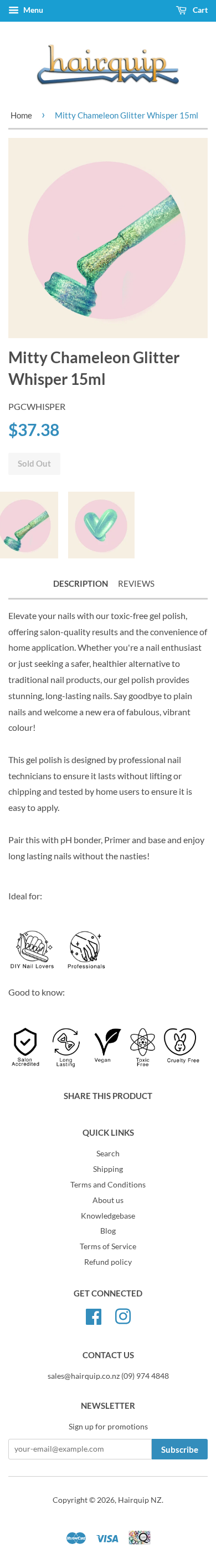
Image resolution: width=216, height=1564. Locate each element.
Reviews (136, 583)
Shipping (108, 1169)
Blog (108, 1230)
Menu (32, 9)
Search (108, 1153)
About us (108, 1200)
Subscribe (179, 1449)
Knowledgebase (108, 1215)
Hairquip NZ (140, 1500)
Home (21, 115)
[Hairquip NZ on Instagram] (123, 1314)
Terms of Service (108, 1246)
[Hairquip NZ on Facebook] (93, 1314)
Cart (199, 9)
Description (80, 583)
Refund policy (108, 1262)
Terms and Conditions (108, 1184)
